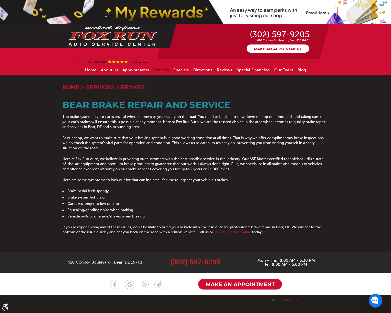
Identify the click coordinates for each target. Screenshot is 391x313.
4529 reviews (139, 62)
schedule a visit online (232, 232)
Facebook (114, 284)
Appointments (136, 70)
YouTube (158, 284)
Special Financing (253, 70)
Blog (302, 70)
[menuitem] (90, 70)
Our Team (283, 70)
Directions (202, 70)
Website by (286, 300)
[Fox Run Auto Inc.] (113, 36)
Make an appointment (278, 49)
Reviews (224, 70)
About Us (109, 70)
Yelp (144, 284)
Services (161, 70)
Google (129, 284)
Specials (181, 70)
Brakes (133, 87)
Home (90, 70)
